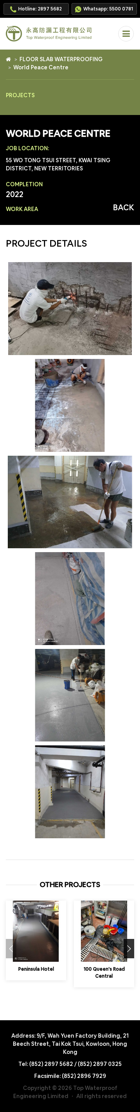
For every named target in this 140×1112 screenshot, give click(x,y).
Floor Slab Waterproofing (61, 59)
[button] (129, 948)
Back (123, 207)
